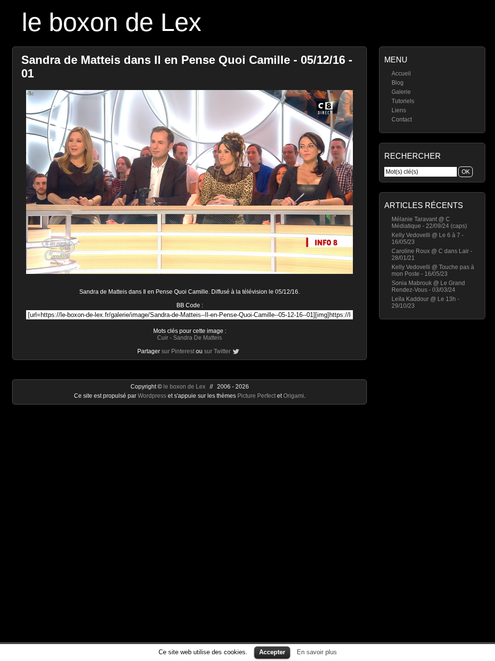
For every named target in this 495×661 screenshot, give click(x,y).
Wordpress (153, 395)
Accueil (401, 73)
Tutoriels (403, 101)
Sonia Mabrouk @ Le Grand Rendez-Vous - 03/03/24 (428, 286)
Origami (293, 395)
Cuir (162, 337)
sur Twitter (217, 351)
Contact (402, 119)
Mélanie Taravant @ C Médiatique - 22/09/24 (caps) (429, 222)
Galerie (401, 92)
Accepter (272, 652)
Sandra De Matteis (197, 337)
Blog (398, 82)
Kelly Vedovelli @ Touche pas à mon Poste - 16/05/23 (433, 270)
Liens (399, 110)
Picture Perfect (256, 395)
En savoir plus (317, 652)
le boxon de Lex (112, 22)
